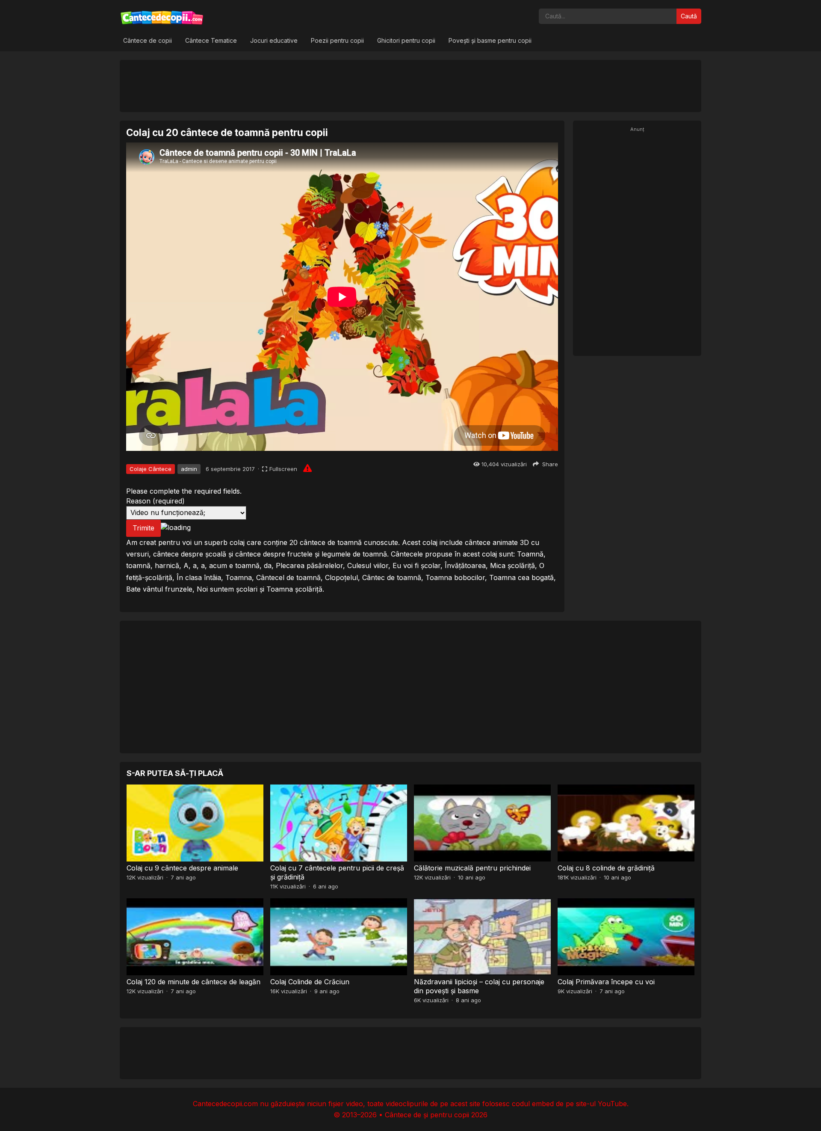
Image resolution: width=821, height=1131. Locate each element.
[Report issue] (307, 468)
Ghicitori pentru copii (406, 40)
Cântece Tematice (211, 40)
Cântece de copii (147, 40)
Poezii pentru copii (337, 40)
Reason (155, 501)
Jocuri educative (274, 40)
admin (189, 468)
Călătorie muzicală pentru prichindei (472, 868)
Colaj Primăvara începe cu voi (606, 981)
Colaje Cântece (150, 468)
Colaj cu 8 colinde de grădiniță (606, 868)
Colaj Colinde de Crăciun (309, 981)
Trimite (143, 528)
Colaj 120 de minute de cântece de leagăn (193, 981)
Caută (689, 16)
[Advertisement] (410, 85)
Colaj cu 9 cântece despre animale (182, 868)
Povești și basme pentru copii (490, 40)
